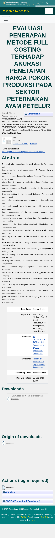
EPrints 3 (25, 517)
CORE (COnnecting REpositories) (22, 501)
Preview (33, 143)
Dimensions (33, 114)
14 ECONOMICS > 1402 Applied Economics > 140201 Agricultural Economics (39, 345)
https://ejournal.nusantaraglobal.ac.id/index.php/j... (23, 151)
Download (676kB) (20, 143)
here (33, 520)
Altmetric (10, 492)
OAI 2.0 (44, 517)
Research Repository (15, 11)
